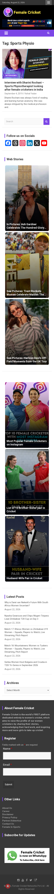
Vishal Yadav (30, 93)
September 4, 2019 (13, 93)
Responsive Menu (48, 2)
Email (7, 764)
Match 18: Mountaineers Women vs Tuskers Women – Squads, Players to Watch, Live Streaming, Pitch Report (26, 648)
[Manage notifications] (7, 886)
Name (7, 748)
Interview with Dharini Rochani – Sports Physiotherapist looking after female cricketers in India (24, 86)
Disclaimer (8, 814)
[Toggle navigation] (6, 33)
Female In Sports (11, 827)
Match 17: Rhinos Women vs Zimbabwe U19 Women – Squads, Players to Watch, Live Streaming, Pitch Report (26, 632)
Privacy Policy (9, 817)
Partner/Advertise (11, 820)
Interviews (10, 76)
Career (6, 811)
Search (47, 121)
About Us (7, 808)
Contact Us (8, 823)
